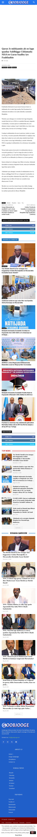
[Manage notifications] (32, 832)
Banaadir (14, 67)
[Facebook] (3, 742)
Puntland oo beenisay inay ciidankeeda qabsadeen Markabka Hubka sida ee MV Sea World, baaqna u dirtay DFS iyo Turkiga (18, 425)
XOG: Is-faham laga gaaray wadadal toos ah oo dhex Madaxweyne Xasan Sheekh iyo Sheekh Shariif (19, 581)
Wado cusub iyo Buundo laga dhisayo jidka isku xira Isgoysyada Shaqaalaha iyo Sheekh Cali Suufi (24, 510)
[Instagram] (7, 742)
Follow (32, 229)
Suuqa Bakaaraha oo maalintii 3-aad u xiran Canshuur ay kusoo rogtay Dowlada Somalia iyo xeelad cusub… (9, 210)
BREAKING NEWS (5, 420)
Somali (9, 67)
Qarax (19, 202)
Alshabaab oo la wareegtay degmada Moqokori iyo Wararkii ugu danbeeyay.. (23, 520)
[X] (12, 742)
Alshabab (8, 202)
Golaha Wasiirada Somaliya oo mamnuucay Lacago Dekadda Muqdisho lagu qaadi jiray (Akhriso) (27, 210)
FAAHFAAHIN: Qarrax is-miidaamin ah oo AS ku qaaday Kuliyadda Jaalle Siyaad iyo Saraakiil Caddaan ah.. (24, 500)
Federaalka (4, 67)
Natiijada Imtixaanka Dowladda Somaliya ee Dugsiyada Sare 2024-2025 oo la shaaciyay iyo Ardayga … (16, 333)
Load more (17, 527)
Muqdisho (14, 202)
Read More (18, 835)
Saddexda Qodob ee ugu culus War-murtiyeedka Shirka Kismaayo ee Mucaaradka (23, 468)
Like (33, 225)
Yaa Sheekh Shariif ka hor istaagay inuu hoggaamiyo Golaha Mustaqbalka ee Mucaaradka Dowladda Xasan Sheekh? (17, 271)
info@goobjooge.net (14, 737)
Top (22, 202)
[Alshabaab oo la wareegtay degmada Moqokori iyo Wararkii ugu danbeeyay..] (7, 521)
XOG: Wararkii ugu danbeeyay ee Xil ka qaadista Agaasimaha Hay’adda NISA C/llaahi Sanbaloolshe (18, 633)
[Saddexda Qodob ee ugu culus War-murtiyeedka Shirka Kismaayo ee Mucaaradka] (18, 287)
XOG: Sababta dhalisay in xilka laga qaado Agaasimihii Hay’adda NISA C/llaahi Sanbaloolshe (17, 607)
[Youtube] (16, 742)
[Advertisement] (18, 27)
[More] (31, 74)
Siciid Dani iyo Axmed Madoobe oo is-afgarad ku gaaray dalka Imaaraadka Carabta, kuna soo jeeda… (19, 682)
